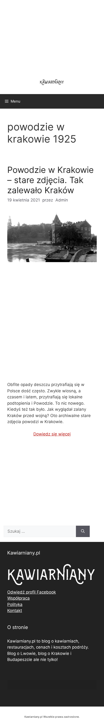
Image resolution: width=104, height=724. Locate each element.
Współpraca (18, 598)
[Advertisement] (52, 326)
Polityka (14, 604)
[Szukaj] (83, 531)
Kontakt (14, 610)
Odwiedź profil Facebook (31, 592)
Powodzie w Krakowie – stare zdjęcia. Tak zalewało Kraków (50, 180)
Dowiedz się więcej (52, 434)
